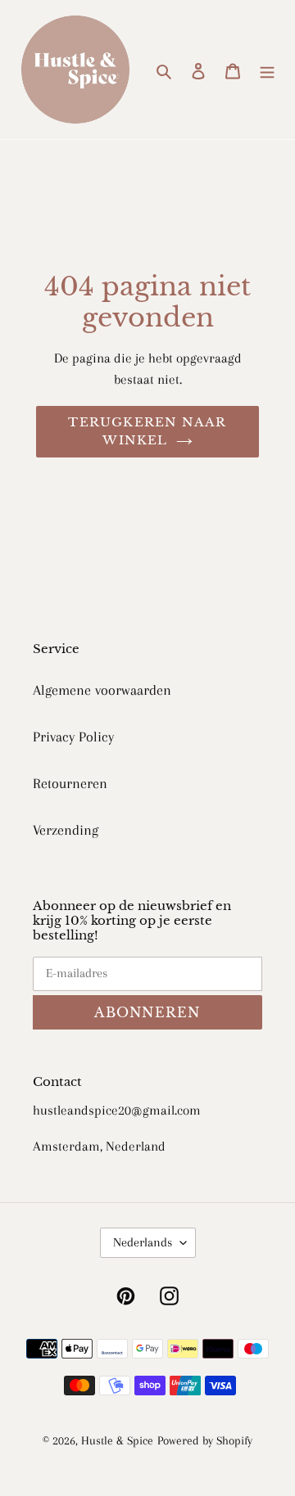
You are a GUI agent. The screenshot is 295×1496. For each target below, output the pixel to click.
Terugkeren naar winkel (147, 431)
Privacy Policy (73, 736)
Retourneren (70, 783)
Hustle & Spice (117, 1440)
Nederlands (142, 1242)
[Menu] (267, 70)
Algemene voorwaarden (102, 690)
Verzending (65, 830)
